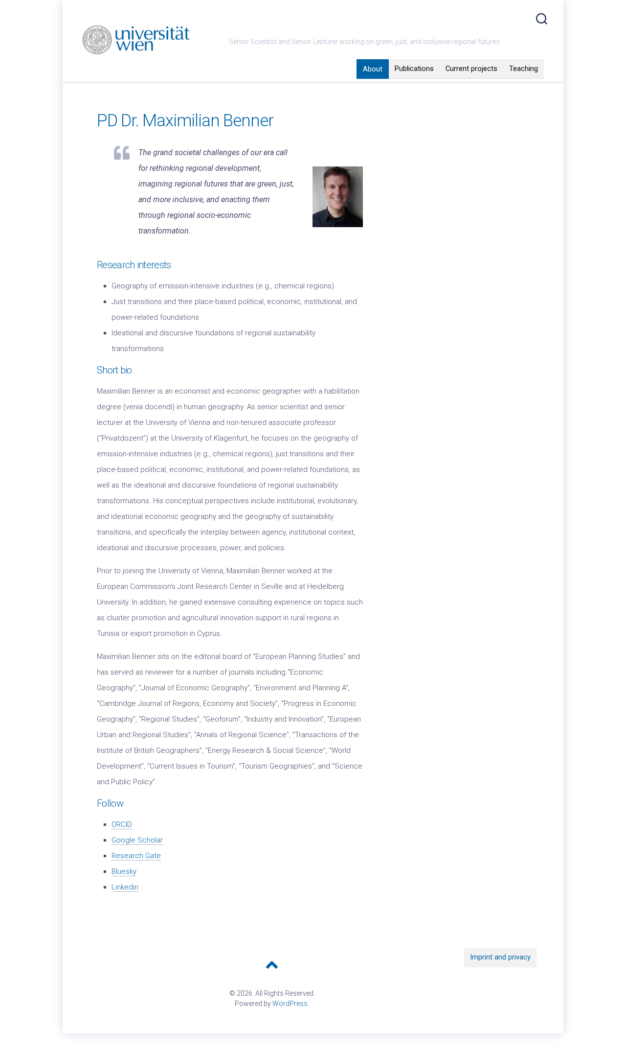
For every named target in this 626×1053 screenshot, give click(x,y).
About (372, 69)
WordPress (290, 1003)
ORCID (122, 824)
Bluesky (124, 871)
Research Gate (136, 855)
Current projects (471, 68)
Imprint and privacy (500, 957)
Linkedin (125, 887)
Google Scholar (137, 840)
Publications (414, 68)
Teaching (523, 68)
